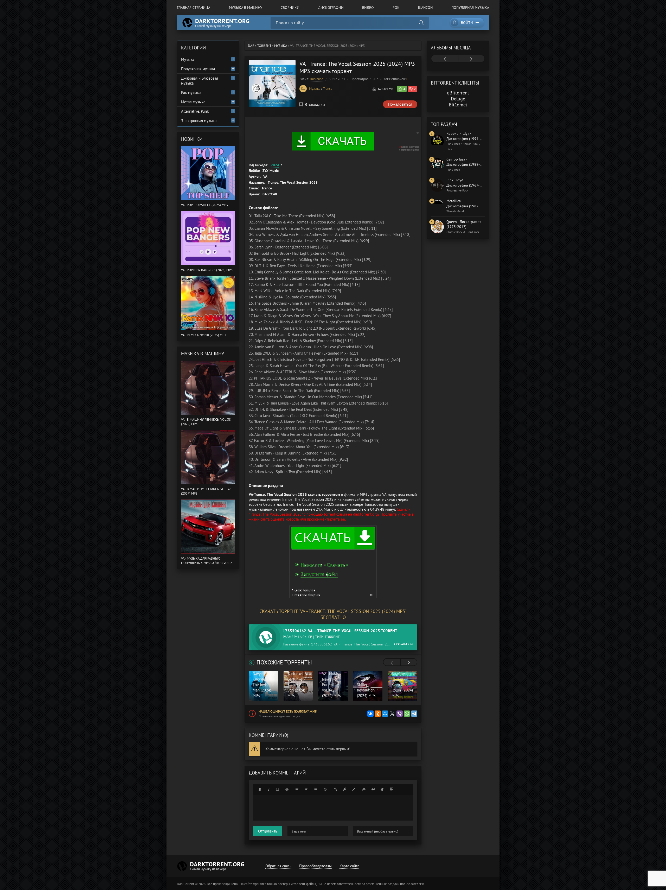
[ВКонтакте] (370, 713)
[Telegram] (414, 713)
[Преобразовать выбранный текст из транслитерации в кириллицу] (382, 789)
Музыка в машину (245, 7)
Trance (327, 88)
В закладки (315, 104)
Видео (368, 7)
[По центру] (306, 789)
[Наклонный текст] (269, 789)
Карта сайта (349, 865)
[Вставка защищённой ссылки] (345, 789)
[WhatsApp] (407, 713)
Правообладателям (315, 865)
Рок (396, 7)
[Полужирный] (260, 789)
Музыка (314, 88)
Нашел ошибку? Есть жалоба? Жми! (288, 711)
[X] (392, 713)
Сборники (290, 7)
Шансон (425, 7)
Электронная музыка (198, 120)
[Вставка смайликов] (325, 789)
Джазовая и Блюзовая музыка (199, 81)
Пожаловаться (400, 104)
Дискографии (331, 7)
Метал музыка (193, 101)
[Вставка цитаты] (373, 789)
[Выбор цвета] (354, 789)
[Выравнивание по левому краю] (297, 789)
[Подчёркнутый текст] (278, 789)
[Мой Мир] (385, 713)
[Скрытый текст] (364, 789)
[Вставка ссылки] (336, 789)
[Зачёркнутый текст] (287, 789)
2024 (275, 165)
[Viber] (399, 713)
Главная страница (193, 7)
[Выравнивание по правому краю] (315, 789)
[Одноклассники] (378, 713)
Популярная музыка (470, 7)
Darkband (316, 79)
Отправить (267, 831)
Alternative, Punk (195, 111)
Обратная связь (278, 865)
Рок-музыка (191, 92)
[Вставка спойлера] (391, 789)
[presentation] (391, 663)
